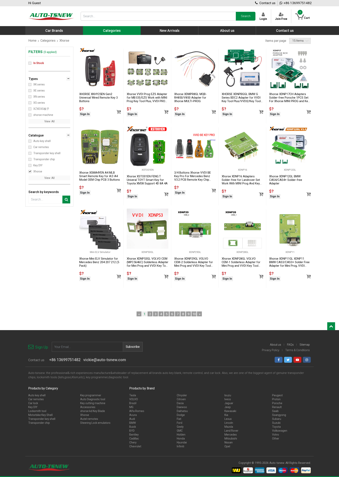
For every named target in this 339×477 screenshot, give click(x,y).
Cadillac (134, 438)
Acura (133, 415)
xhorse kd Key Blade (92, 411)
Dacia (180, 403)
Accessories (87, 407)
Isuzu (227, 395)
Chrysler (182, 395)
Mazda (228, 426)
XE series (39, 90)
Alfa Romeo (136, 411)
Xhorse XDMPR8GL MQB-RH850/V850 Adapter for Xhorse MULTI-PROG (190, 97)
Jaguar (228, 403)
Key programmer (90, 395)
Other (275, 438)
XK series (39, 84)
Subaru (276, 418)
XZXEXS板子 (41, 108)
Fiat (179, 418)
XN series (39, 96)
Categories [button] (112, 30)
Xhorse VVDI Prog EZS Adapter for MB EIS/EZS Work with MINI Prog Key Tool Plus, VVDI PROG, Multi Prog (147, 97)
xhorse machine (43, 114)
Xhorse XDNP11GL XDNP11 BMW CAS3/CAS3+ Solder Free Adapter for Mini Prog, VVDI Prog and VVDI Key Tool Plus (289, 262)
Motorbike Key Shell (40, 415)
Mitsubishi (230, 438)
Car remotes (41, 147)
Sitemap (305, 344)
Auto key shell (42, 141)
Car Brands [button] (54, 30)
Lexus (228, 418)
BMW (132, 422)
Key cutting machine (92, 403)
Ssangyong (279, 415)
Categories (48, 40)
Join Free (281, 18)
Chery (133, 442)
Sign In (85, 114)
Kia (226, 415)
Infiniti (180, 446)
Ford (179, 422)
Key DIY (38, 165)
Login (263, 18)
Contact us (267, 3)
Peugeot (277, 395)
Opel (227, 446)
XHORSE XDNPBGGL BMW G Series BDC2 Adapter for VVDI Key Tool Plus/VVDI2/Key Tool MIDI (241, 97)
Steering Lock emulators (95, 422)
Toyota (276, 426)
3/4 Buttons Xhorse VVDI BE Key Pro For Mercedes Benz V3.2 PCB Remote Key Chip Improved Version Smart (192, 176)
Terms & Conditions (297, 350)
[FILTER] (66, 199)
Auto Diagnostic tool (92, 399)
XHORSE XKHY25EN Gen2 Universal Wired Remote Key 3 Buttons (98, 97)
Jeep (227, 407)
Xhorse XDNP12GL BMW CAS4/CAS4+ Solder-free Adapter (285, 180)
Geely (180, 426)
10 (194, 314)
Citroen (181, 399)
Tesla (132, 395)
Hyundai (182, 442)
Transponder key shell (46, 153)
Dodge (181, 415)
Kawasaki (230, 411)
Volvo (275, 434)
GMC (180, 430)
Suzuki (276, 422)
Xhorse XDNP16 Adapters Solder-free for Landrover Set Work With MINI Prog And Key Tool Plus (241, 180)
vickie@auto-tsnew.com (104, 359)
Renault (277, 407)
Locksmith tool (37, 411)
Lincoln (228, 422)
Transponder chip (44, 159)
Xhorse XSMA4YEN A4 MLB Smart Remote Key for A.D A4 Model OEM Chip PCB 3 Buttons (99, 176)
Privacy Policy (270, 350)
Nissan (228, 442)
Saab (275, 411)
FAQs (290, 344)
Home (32, 40)
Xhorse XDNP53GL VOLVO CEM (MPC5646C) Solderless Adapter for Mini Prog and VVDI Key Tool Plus (147, 262)
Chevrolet (135, 446)
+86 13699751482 (297, 3)
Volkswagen (279, 430)
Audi (132, 418)
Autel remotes (89, 418)
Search (246, 16)
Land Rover (231, 430)
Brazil (132, 403)
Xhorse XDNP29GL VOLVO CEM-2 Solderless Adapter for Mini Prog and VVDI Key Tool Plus (193, 262)
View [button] (47, 121)
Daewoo (182, 407)
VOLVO (133, 399)
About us (227, 30)
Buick (132, 426)
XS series (39, 102)
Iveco (227, 399)
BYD (132, 430)
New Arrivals (170, 30)
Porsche (277, 403)
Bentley (134, 434)
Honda (181, 438)
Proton (276, 399)
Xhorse (37, 171)
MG (131, 407)
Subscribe (133, 347)
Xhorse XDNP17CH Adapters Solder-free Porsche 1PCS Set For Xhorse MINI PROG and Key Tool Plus (289, 97)
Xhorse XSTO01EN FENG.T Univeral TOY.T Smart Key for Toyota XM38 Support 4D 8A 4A (147, 180)
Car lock (33, 403)
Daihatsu (182, 411)
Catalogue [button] (36, 135)
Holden (181, 434)
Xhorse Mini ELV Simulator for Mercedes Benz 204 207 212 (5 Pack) (99, 262)
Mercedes (230, 434)
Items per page (275, 41)
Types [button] (33, 79)
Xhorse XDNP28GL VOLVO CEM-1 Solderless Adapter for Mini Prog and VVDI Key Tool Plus (241, 262)
